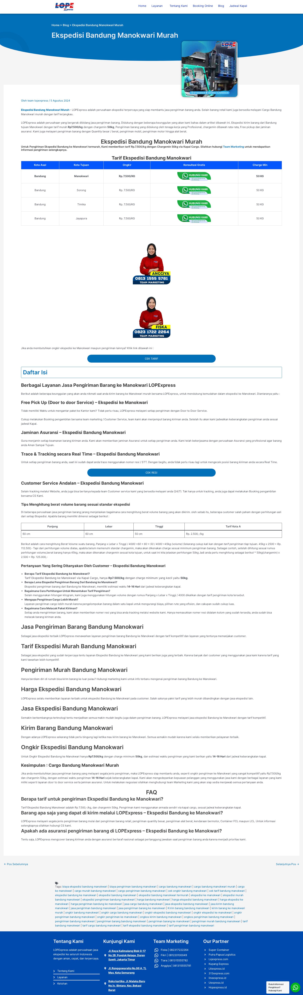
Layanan (157, 6)
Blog (221, 6)
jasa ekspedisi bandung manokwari (186, 904)
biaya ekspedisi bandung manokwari (84, 886)
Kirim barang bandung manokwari (188, 908)
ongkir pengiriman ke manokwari (117, 917)
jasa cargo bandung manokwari (143, 904)
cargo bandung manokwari (175, 886)
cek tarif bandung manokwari (227, 890)
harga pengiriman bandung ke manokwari (96, 904)
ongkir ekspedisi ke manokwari (212, 912)
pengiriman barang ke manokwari (169, 921)
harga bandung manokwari (153, 899)
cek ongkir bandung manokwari (187, 890)
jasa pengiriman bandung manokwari (93, 908)
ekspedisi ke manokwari (206, 895)
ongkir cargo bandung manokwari (122, 912)
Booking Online (203, 6)
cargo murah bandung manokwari (95, 890)
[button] (158, 6)
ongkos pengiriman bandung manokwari (209, 917)
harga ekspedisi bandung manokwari (195, 899)
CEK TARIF (151, 358)
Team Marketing (233, 146)
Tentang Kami (179, 6)
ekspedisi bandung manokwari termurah (163, 895)
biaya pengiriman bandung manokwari (133, 886)
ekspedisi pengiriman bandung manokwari (108, 899)
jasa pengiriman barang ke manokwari (142, 908)
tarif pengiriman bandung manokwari (191, 925)
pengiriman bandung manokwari (75, 921)
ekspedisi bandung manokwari (117, 895)
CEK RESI (151, 472)
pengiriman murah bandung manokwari (216, 921)
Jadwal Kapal (238, 6)
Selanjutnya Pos (287, 864)
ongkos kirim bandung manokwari (161, 917)
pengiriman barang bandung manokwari (121, 921)
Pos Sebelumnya (16, 864)
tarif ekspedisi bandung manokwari (144, 925)
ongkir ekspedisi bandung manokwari (168, 912)
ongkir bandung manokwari (82, 912)
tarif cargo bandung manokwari (101, 925)
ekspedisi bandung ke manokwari (75, 895)
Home (142, 6)
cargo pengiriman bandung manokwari (142, 890)
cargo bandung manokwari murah (214, 886)
